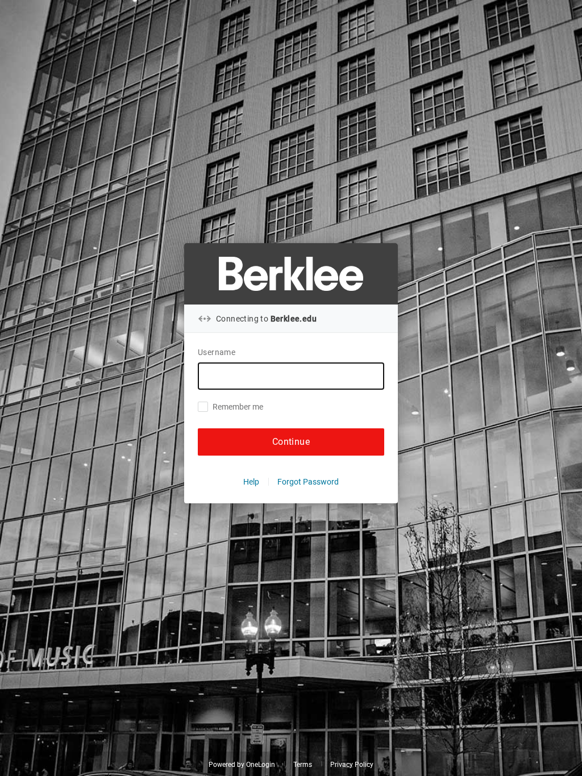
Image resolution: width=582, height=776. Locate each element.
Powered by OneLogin (242, 765)
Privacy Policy (351, 765)
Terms (302, 765)
